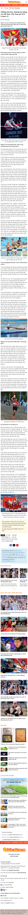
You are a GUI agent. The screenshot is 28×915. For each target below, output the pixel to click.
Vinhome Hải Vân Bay (14, 837)
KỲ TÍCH (8, 535)
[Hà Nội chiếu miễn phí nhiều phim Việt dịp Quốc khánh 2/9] (4, 769)
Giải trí (21, 5)
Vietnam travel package (7, 832)
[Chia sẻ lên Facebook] (11, 545)
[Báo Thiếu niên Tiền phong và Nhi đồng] (14, 2)
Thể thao (6, 8)
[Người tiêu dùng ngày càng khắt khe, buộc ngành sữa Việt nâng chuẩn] (4, 801)
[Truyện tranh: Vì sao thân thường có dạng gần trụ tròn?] (4, 748)
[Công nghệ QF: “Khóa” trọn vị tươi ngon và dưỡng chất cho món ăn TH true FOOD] (4, 825)
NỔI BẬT (14, 535)
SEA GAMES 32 (6, 537)
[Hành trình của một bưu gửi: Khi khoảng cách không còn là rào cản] (4, 807)
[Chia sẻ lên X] (14, 545)
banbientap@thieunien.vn (8, 561)
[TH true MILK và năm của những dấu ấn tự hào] (4, 813)
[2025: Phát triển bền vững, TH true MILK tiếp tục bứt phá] (4, 819)
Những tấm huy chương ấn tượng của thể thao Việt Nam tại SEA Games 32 (13, 552)
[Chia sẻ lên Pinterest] (17, 545)
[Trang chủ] (2, 8)
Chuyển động (7, 5)
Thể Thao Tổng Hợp (14, 8)
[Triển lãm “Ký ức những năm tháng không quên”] (14, 735)
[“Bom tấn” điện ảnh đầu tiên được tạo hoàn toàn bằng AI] (4, 764)
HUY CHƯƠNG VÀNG (7, 541)
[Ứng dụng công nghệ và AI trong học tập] (4, 753)
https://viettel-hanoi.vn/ (15, 834)
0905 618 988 (14, 856)
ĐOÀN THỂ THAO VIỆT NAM (9, 539)
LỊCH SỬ (14, 537)
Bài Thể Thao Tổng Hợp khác (11, 593)
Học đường (15, 5)
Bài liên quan (6, 566)
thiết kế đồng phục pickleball (10, 839)
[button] (26, 1)
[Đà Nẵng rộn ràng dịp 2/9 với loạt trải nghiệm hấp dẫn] (4, 759)
